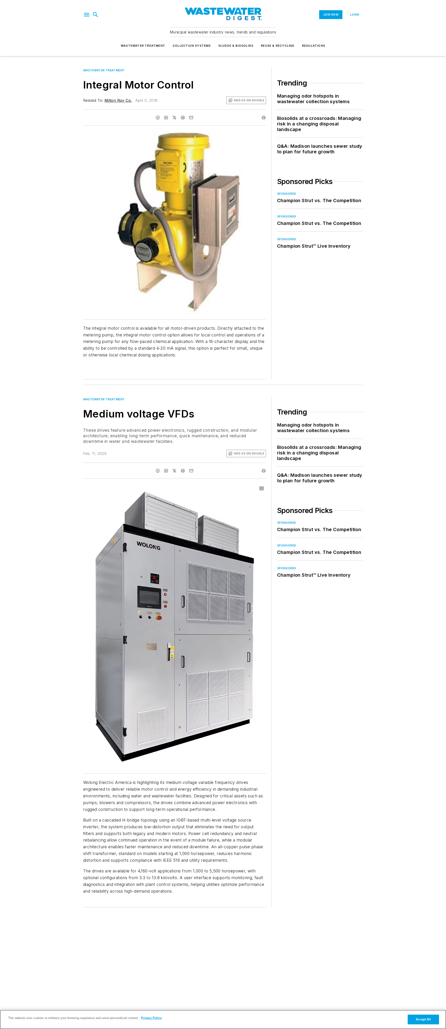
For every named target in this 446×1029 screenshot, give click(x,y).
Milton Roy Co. (118, 100)
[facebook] (157, 117)
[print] (263, 117)
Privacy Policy (151, 1018)
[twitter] (174, 117)
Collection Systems (192, 45)
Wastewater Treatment (143, 45)
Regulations (313, 45)
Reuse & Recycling (277, 45)
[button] (86, 14)
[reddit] (182, 117)
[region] (223, 1019)
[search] (95, 14)
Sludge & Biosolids (236, 45)
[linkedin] (166, 117)
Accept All (423, 1019)
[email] (191, 117)
